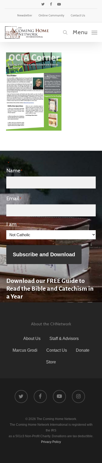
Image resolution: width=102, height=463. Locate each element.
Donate (82, 350)
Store (51, 362)
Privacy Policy (51, 442)
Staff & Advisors (64, 338)
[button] (85, 32)
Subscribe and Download (44, 254)
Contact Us (56, 350)
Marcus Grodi (25, 350)
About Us (32, 338)
